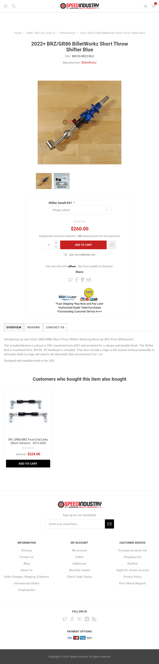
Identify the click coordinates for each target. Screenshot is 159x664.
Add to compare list (82, 255)
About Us (27, 570)
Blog (26, 563)
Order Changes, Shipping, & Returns (26, 577)
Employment (26, 590)
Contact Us (55, 327)
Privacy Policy (133, 577)
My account (79, 550)
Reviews (33, 327)
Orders (79, 557)
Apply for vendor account (132, 570)
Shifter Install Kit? (60, 203)
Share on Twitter (70, 280)
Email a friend (89, 280)
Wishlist (132, 563)
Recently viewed (79, 570)
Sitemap (26, 550)
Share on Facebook (76, 280)
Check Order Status (79, 577)
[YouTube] (79, 619)
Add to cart (83, 244)
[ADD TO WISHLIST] (112, 245)
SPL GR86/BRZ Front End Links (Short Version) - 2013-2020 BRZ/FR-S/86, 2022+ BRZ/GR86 (28, 443)
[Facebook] (72, 619)
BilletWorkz (89, 62)
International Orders (26, 583)
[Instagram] (87, 619)
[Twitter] (65, 619)
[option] (44, 181)
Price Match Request (132, 583)
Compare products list (132, 550)
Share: (79, 272)
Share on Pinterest (83, 280)
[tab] (14, 327)
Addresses (79, 563)
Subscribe (109, 524)
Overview (13, 327)
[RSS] (94, 619)
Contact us (26, 557)
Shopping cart (132, 557)
